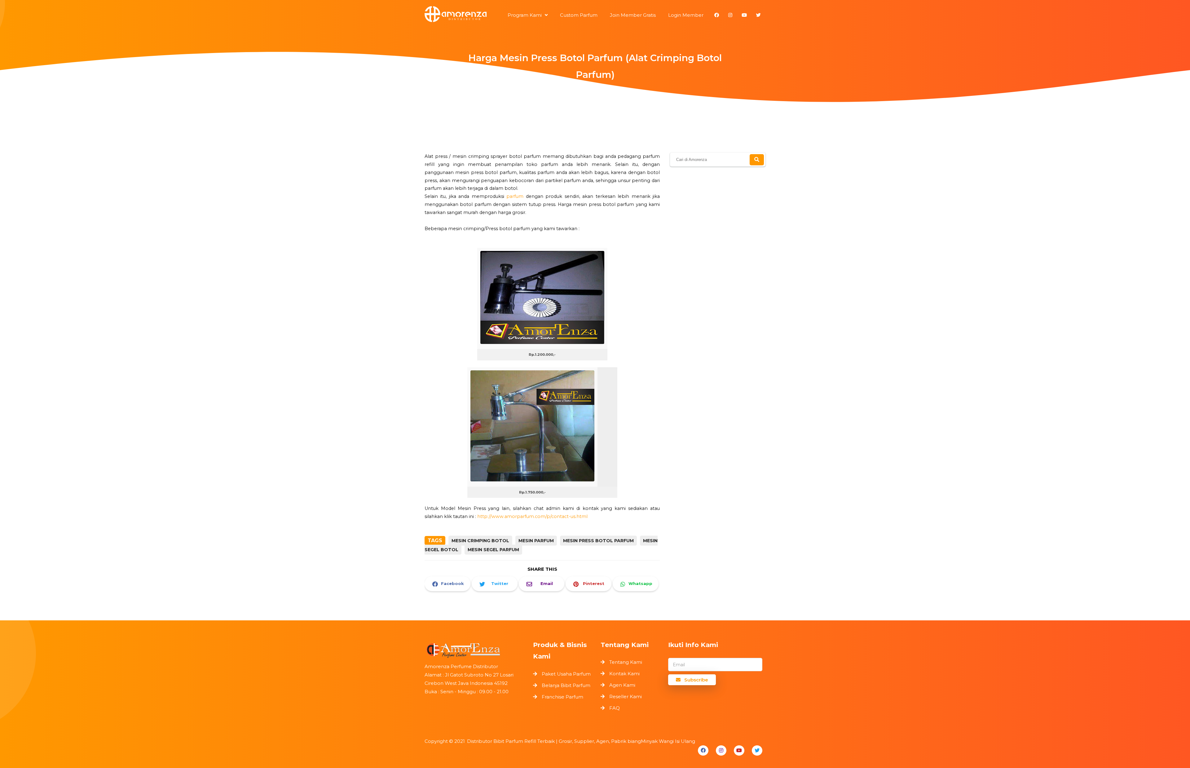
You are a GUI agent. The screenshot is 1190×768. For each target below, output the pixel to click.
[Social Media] (717, 15)
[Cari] (757, 159)
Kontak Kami (624, 673)
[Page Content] (595, 98)
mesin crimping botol (480, 540)
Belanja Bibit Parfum (566, 685)
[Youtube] (739, 750)
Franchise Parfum (562, 697)
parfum (514, 196)
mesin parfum (536, 540)
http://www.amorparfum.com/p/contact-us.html (532, 516)
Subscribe (695, 680)
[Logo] (476, 649)
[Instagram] (721, 750)
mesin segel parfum (493, 549)
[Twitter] (757, 750)
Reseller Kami (625, 696)
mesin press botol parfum (598, 540)
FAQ (614, 708)
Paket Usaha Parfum (566, 674)
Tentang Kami (625, 662)
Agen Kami (622, 685)
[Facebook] (703, 750)
